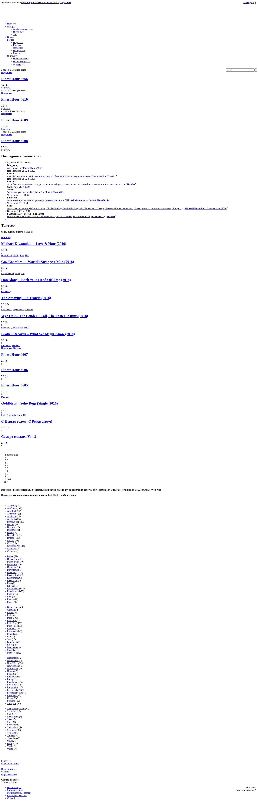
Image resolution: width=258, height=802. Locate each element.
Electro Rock (13, 575)
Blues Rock (6, 255)
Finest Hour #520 (32, 168)
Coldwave (12, 548)
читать (6, 87)
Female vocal (13, 591)
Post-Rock (12, 684)
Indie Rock (6, 309)
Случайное (65, 2)
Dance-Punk (13, 561)
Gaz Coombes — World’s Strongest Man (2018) (37, 262)
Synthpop (11, 730)
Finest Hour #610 (14, 99)
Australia (11, 519)
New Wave (12, 663)
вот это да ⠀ (13, 168)
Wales (10, 749)
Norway (11, 671)
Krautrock (12, 642)
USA (26, 327)
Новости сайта (20, 58)
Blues (10, 532)
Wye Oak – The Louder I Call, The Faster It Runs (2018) (44, 316)
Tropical (11, 735)
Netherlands (13, 660)
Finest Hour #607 (14, 354)
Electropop (12, 580)
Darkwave (12, 564)
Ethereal (11, 586)
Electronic (12, 578)
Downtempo (13, 569)
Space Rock (13, 716)
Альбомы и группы (23, 29)
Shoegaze (11, 703)
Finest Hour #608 (14, 141)
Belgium (11, 527)
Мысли (16, 53)
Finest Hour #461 (54, 192)
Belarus (10, 524)
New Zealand (13, 666)
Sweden (29, 309)
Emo (9, 583)
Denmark (11, 567)
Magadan (11, 650)
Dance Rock (13, 559)
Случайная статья (10, 763)
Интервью (18, 31)
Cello (9, 543)
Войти (44, 2)
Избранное (53, 2)
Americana (12, 513)
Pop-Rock (6, 345)
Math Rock (12, 652)
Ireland (10, 634)
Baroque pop (13, 521)
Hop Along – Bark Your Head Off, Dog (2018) (36, 280)
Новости (11, 23)
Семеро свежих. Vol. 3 (18, 437)
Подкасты (18, 42)
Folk (9, 596)
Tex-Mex (11, 732)
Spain (10, 719)
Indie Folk (12, 620)
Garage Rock (13, 607)
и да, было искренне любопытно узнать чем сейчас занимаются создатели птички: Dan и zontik (55, 176)
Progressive (12, 687)
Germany (11, 609)
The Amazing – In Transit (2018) (26, 298)
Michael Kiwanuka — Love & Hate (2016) (87, 200)
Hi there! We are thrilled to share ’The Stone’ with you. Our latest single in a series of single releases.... (55, 216)
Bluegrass (11, 529)
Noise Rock (12, 668)
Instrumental (13, 631)
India (9, 615)
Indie (17, 273)
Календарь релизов (17, 795)
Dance (10, 556)
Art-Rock (11, 516)
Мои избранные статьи (19, 793)
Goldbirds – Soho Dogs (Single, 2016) (29, 403)
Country (11, 551)
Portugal (11, 679)
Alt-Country (13, 508)
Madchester (12, 647)
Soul (22, 255)
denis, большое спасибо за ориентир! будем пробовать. (34, 200)
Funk (15, 255)
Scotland (16, 345)
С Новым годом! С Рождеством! (26, 421)
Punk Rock (12, 695)
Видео (10, 37)
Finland (10, 594)
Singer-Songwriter (15, 708)
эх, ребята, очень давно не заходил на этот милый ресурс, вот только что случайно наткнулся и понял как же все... (65, 184)
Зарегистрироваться (31, 2)
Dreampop (6, 327)
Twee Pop (12, 738)
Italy (9, 636)
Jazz (9, 639)
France (10, 599)
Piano (10, 674)
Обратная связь (9, 774)
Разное (10, 39)
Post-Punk (12, 682)
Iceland (10, 612)
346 (9, 479)
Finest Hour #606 (14, 370)
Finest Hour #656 (14, 79)
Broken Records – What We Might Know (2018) (38, 334)
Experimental (7, 273)
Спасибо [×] (13, 798)
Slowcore (11, 711)
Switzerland (12, 727)
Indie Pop (5, 415)
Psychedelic (18, 309)
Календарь (248, 2)
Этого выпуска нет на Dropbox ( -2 (25, 192)
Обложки (18, 48)
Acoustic (11, 505)
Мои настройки (15, 790)
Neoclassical (13, 658)
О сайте (18, 64)
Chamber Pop (13, 546)
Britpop (10, 538)
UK (27, 255)
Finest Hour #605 (14, 385)
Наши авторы (21, 61)
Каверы (17, 45)
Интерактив (19, 50)
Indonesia (11, 628)
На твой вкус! (14, 787)
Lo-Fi (10, 644)
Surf (9, 722)
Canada (10, 540)
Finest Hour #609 (14, 120)
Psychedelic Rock (15, 692)
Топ (15, 34)
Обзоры (11, 26)
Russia (10, 698)
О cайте (5, 771)
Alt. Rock (11, 511)
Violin (10, 746)
